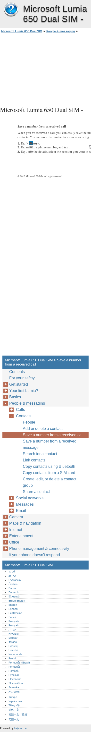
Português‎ (14, 666)
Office (14, 542)
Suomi (12, 617)
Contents (17, 372)
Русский (13, 674)
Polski (12, 658)
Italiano (12, 641)
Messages (25, 504)
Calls (20, 410)
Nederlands (15, 654)
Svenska (13, 687)
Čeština (12, 584)
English (12, 604)
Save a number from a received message (49, 444)
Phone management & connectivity (39, 548)
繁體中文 (13, 719)
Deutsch (13, 592)
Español (13, 608)
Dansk (12, 588)
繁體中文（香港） (19, 714)
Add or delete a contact (42, 428)
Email (21, 511)
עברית (12, 629)
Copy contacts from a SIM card (49, 473)
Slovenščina (15, 683)
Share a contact (36, 492)
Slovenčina (14, 679)
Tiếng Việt (14, 705)
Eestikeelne (15, 613)
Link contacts (34, 460)
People (29, 422)
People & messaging (60, 31)
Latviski (12, 650)
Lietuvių (12, 646)
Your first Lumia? (23, 391)
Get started (18, 384)
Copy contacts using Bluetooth (49, 466)
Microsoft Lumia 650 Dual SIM (11, 9)
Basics (15, 397)
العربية (12, 571)
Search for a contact (40, 454)
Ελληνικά (13, 596)
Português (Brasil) (19, 662)
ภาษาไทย (14, 692)
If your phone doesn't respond (34, 555)
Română (13, 670)
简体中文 (13, 709)
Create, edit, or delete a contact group (49, 482)
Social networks (29, 498)
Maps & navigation (25, 523)
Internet (15, 530)
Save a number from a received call (53, 435)
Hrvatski (13, 633)
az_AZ (12, 575)
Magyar (12, 637)
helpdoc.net (20, 728)
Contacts (23, 416)
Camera (16, 517)
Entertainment (21, 536)
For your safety (22, 378)
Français (13, 621)
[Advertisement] (45, 69)
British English (16, 600)
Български (14, 580)
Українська (15, 701)
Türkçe (12, 697)
